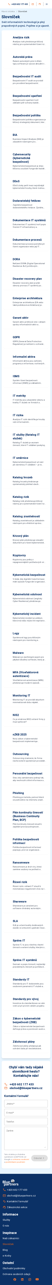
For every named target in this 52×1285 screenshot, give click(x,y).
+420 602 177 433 (19, 4)
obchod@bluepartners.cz (26, 1088)
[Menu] (46, 4)
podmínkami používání (15, 1162)
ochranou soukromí (21, 1159)
